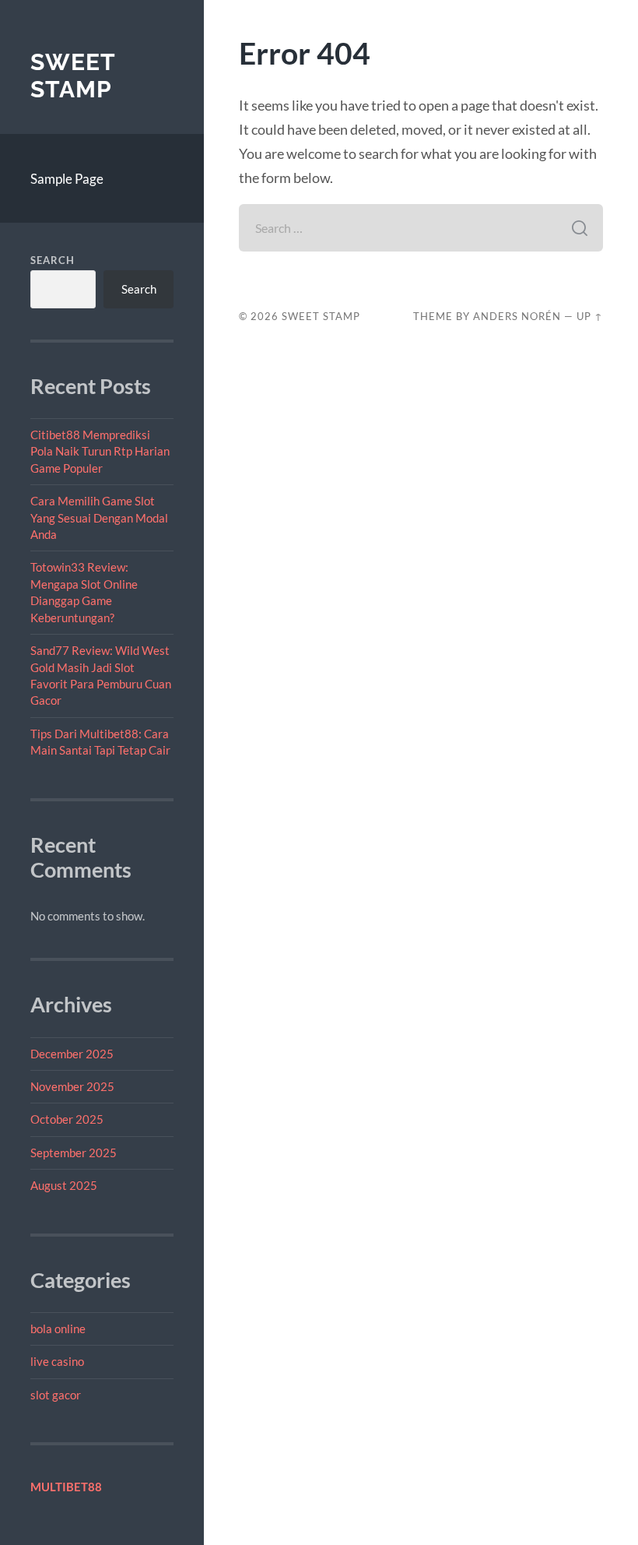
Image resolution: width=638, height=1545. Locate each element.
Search (52, 260)
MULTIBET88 (66, 1487)
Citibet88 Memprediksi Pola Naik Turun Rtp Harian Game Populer (100, 451)
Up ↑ (590, 316)
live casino (57, 1361)
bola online (58, 1329)
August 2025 (63, 1185)
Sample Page (66, 179)
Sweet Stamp (72, 76)
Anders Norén (517, 316)
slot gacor (55, 1395)
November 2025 (72, 1086)
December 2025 (72, 1054)
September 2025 (73, 1153)
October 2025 (66, 1119)
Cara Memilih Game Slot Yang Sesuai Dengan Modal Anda (99, 517)
